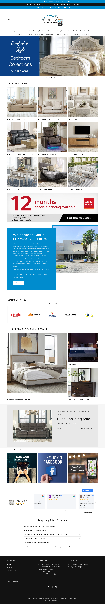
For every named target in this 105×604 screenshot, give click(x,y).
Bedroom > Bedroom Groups (18, 400)
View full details (85, 428)
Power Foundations (45, 189)
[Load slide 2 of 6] (47, 77)
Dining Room (12, 189)
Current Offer (11, 570)
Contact (10, 579)
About (9, 576)
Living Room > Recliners (47, 154)
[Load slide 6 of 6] (56, 77)
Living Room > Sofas (15, 119)
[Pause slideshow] (65, 77)
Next (56, 303)
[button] (9, 19)
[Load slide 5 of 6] (54, 77)
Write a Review (87, 490)
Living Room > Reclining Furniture (20, 154)
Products (10, 567)
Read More (38, 507)
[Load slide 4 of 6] (51, 77)
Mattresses (72, 365)
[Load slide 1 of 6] (44, 77)
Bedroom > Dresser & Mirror (78, 400)
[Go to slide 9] (65, 510)
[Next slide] (60, 77)
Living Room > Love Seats (47, 119)
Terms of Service (12, 582)
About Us (19, 283)
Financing (10, 573)
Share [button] (60, 428)
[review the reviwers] (61, 496)
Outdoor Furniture (75, 189)
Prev (48, 303)
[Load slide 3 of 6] (49, 77)
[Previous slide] (40, 77)
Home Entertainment (76, 154)
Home (9, 564)
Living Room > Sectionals (77, 119)
